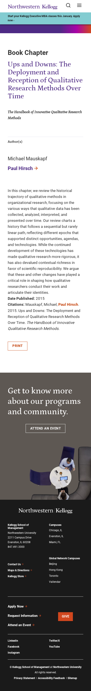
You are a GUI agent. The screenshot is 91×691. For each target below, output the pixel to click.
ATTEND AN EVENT (45, 428)
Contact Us (14, 564)
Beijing (53, 563)
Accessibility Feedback (51, 678)
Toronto (53, 575)
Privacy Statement (24, 678)
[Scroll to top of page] (83, 668)
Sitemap (72, 678)
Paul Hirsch (20, 168)
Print (17, 346)
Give (65, 616)
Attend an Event (19, 625)
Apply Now (16, 606)
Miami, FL (55, 542)
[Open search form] (69, 5)
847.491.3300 (16, 546)
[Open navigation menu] (79, 5)
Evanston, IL (56, 536)
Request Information (23, 616)
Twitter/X (54, 640)
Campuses (55, 524)
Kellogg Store (16, 576)
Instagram (14, 652)
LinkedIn (13, 640)
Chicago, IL (55, 530)
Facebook (13, 646)
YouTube (54, 646)
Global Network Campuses (64, 558)
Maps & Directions (18, 570)
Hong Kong (56, 569)
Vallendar (55, 581)
